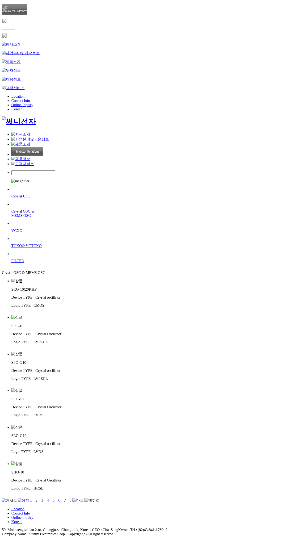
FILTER (17, 261)
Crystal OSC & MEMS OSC (22, 213)
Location (18, 96)
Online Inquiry (22, 105)
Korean (16, 109)
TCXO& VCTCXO (26, 246)
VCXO (16, 231)
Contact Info (20, 101)
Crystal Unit (20, 196)
